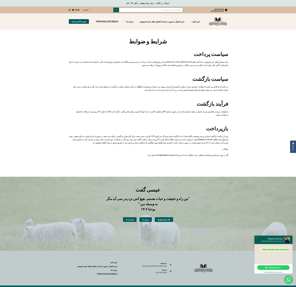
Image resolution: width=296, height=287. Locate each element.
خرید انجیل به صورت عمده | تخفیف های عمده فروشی (161, 21)
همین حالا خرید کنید (79, 21)
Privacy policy (278, 272)
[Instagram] (226, 10)
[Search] (116, 10)
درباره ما (130, 21)
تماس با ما (130, 219)
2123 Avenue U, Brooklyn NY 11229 (154, 266)
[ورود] (70, 10)
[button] (86, 10)
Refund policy (269, 272)
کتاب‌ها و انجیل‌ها (164, 219)
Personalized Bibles (107, 21)
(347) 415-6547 (161, 272)
